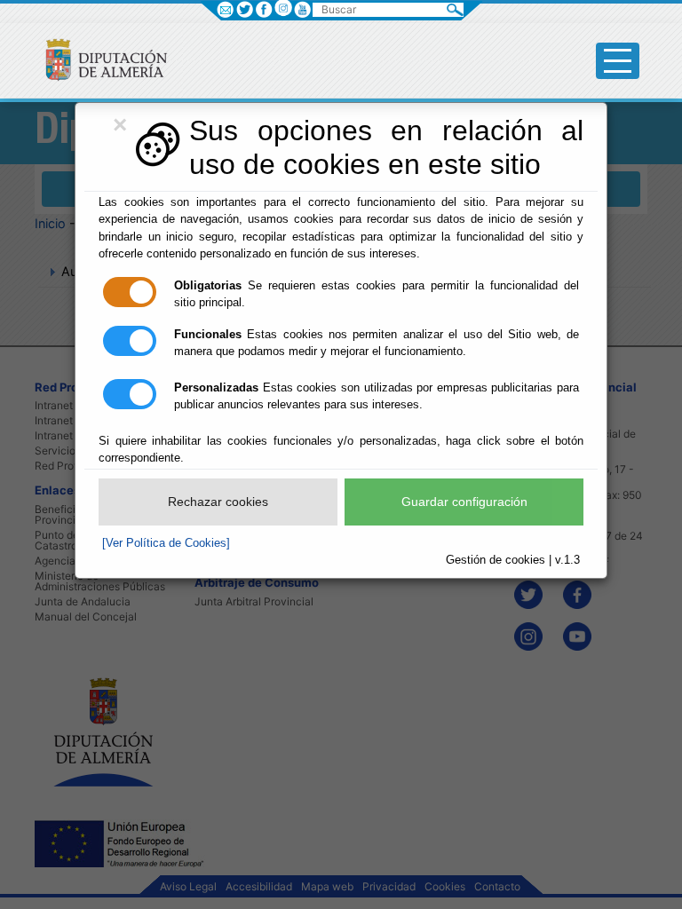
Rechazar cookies (218, 501)
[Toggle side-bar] (617, 61)
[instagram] (283, 7)
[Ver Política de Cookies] (166, 542)
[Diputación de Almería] (99, 59)
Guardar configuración (464, 501)
